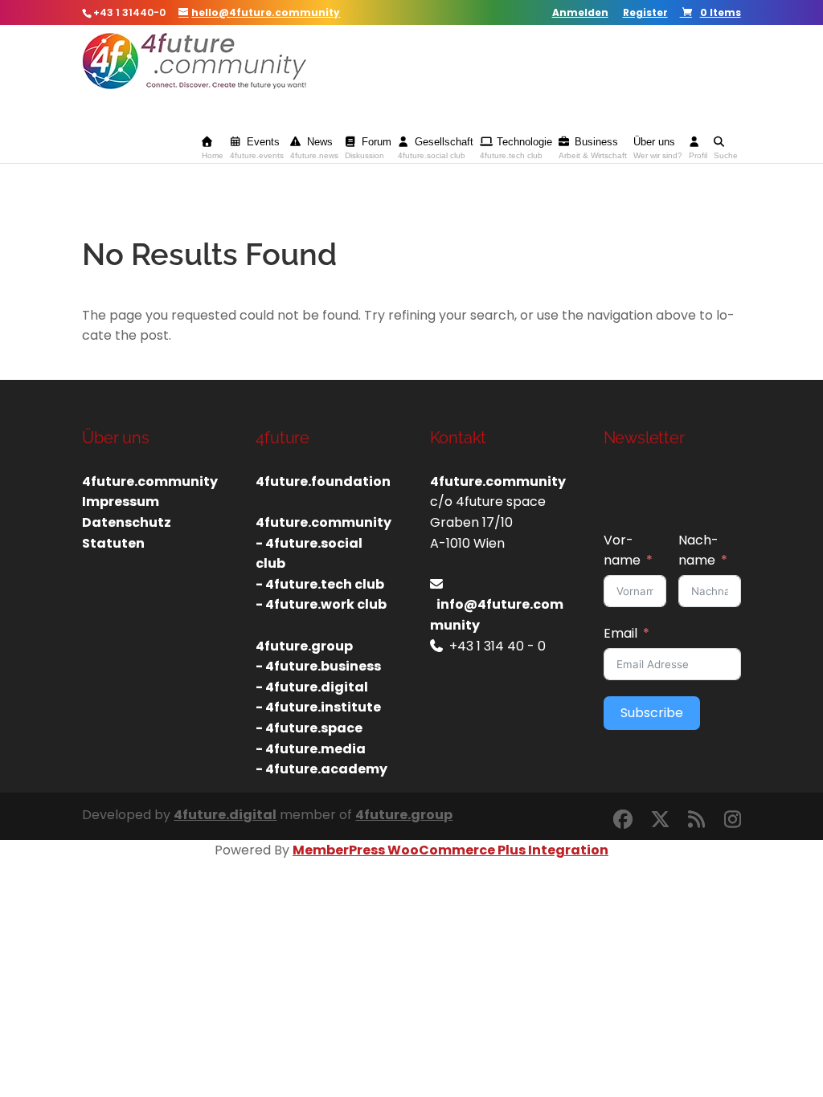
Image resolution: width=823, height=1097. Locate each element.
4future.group (403, 814)
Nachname (698, 550)
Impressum (120, 501)
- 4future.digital (312, 687)
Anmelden (580, 13)
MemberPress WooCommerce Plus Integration (450, 850)
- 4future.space (309, 728)
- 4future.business (318, 666)
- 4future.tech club (320, 584)
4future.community (150, 481)
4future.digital (225, 814)
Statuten (113, 543)
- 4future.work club (321, 604)
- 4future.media (311, 749)
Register (645, 13)
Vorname (622, 550)
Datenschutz (126, 522)
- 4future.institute (318, 707)
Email (620, 633)
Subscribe (651, 712)
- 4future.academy (321, 769)
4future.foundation (323, 481)
